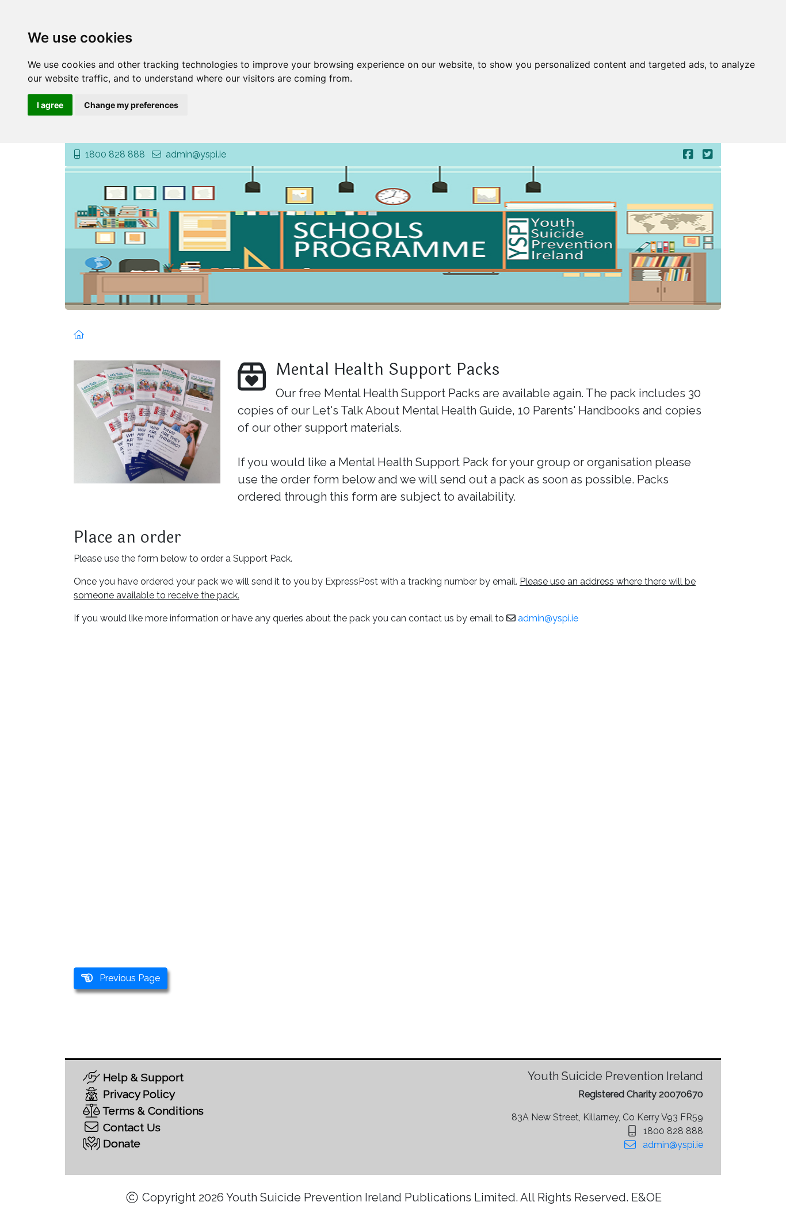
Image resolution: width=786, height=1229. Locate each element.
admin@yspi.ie (196, 154)
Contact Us (130, 1127)
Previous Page (126, 978)
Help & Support (142, 1077)
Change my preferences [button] (131, 105)
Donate (120, 1143)
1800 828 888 (115, 154)
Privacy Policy (137, 1094)
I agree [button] (50, 105)
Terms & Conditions (152, 1110)
